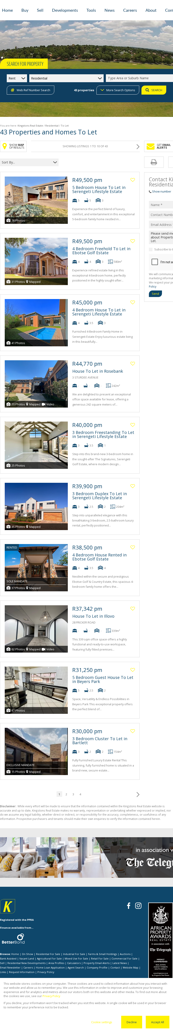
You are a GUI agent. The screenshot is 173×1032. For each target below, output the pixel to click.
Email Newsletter (10, 967)
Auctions (125, 954)
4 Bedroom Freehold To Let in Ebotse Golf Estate (101, 251)
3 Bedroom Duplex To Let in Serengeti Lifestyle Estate (99, 496)
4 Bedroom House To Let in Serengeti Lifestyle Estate (98, 312)
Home (15, 954)
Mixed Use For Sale (76, 958)
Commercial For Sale (124, 958)
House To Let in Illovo (93, 616)
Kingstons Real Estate (30, 125)
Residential (52, 125)
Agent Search (76, 967)
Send (155, 294)
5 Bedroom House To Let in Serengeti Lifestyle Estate (98, 189)
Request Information (21, 972)
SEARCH (156, 90)
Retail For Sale (100, 958)
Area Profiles (56, 963)
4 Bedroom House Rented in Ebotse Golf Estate (99, 557)
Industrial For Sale (74, 954)
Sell (2, 963)
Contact (115, 967)
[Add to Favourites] (132, 180)
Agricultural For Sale (49, 958)
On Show (27, 954)
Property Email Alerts (96, 963)
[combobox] (26, 162)
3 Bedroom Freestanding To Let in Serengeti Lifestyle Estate (103, 434)
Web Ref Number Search (33, 90)
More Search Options (120, 90)
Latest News (119, 963)
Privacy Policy (45, 972)
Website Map (130, 967)
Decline (132, 1022)
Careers (28, 967)
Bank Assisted (8, 958)
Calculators (74, 963)
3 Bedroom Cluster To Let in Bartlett (99, 741)
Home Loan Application (50, 967)
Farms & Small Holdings (102, 954)
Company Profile (97, 967)
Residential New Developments (26, 963)
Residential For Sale (48, 954)
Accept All (157, 1022)
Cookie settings (101, 1022)
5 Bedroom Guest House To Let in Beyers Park (102, 679)
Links (3, 972)
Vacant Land (26, 958)
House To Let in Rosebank (97, 371)
